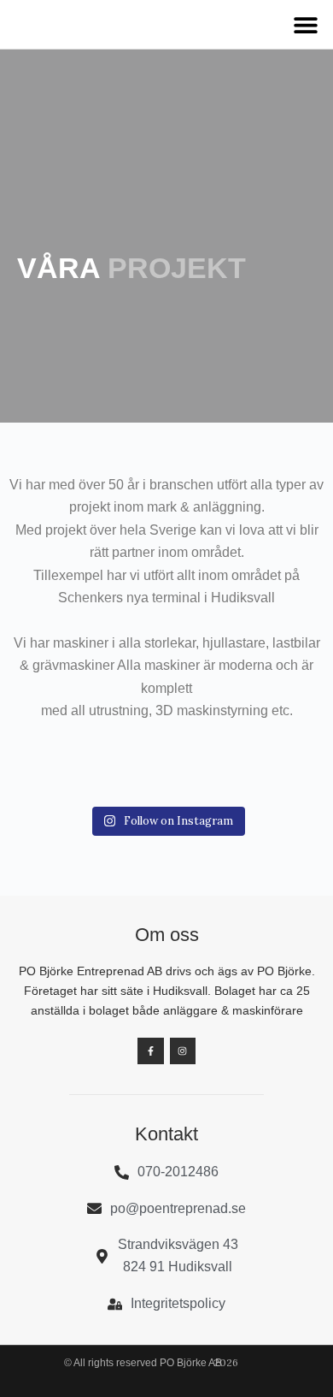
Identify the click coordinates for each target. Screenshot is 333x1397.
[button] (305, 24)
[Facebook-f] (150, 1051)
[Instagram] (183, 1051)
